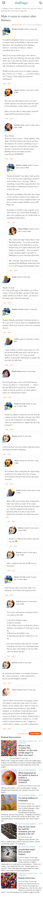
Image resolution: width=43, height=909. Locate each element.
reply (4, 83)
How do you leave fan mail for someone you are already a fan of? (26, 830)
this (17, 92)
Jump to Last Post (17, 24)
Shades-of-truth (17, 29)
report (9, 83)
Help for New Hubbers (27, 770)
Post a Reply (34, 733)
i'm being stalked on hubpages (28, 799)
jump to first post (23, 734)
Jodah (14, 277)
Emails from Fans (26, 878)
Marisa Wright (23, 229)
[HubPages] (21, 3)
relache (16, 90)
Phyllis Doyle (16, 371)
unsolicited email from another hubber (26, 851)
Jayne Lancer (17, 690)
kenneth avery (19, 125)
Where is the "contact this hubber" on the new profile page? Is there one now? (27, 750)
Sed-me (14, 436)
